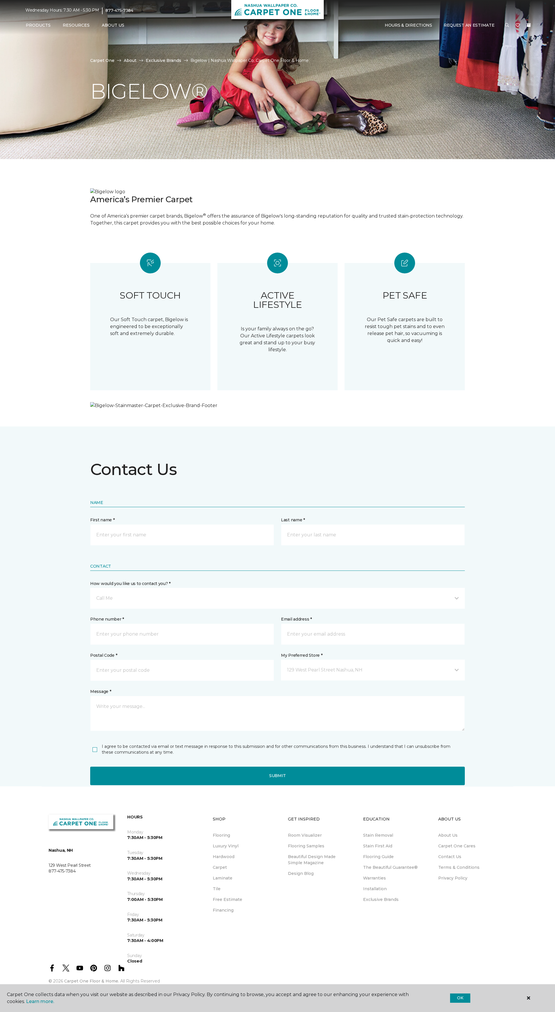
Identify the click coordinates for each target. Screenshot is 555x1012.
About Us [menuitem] (448, 835)
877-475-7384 (119, 10)
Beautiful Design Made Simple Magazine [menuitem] (312, 859)
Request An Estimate (469, 25)
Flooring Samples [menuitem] (306, 846)
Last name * (293, 520)
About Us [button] (113, 25)
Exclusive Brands (163, 60)
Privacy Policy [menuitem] (452, 878)
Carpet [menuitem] (220, 867)
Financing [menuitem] (223, 910)
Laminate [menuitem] (222, 878)
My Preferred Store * (301, 655)
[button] (507, 25)
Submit (277, 775)
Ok (460, 997)
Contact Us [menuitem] (449, 856)
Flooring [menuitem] (221, 835)
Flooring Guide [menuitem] (378, 856)
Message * (100, 691)
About (130, 60)
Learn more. (40, 1001)
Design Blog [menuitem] (301, 873)
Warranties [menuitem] (374, 878)
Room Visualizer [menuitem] (305, 835)
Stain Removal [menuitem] (378, 835)
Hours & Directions (408, 25)
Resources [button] (76, 25)
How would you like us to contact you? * (130, 584)
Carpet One (102, 60)
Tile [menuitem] (217, 888)
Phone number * (107, 619)
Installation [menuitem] (375, 888)
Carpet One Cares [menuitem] (457, 846)
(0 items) (529, 25)
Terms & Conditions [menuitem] (459, 867)
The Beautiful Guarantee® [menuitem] (390, 867)
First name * (102, 520)
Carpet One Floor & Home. (91, 981)
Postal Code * (103, 655)
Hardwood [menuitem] (223, 856)
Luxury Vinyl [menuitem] (225, 846)
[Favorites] (517, 25)
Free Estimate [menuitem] (227, 899)
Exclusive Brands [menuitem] (381, 899)
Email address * (296, 619)
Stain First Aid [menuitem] (377, 846)
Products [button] (38, 25)
